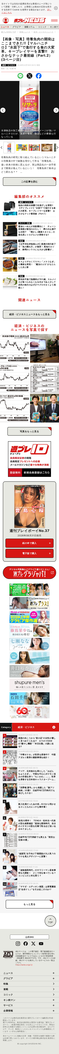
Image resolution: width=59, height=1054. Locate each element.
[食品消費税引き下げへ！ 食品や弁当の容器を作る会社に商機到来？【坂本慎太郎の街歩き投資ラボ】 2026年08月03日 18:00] (14, 408)
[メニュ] (54, 20)
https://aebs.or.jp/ (24, 965)
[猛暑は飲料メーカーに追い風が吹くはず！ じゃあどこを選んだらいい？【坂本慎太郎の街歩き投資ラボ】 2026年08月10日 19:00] (14, 378)
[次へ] (56, 110)
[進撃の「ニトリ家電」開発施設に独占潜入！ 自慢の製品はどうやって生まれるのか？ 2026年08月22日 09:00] (44, 348)
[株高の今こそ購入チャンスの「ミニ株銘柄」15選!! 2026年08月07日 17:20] (44, 378)
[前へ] (3, 110)
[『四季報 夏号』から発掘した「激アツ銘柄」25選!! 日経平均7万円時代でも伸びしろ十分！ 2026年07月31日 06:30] (44, 408)
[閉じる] (56, 8)
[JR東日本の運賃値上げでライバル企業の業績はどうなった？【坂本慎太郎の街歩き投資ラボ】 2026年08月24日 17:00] (14, 348)
